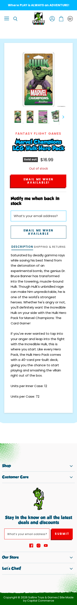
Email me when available (38, 232)
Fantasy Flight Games (38, 133)
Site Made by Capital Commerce (48, 599)
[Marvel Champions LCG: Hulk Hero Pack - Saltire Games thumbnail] (18, 117)
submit (62, 534)
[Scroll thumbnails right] (62, 117)
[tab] (22, 247)
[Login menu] (70, 18)
